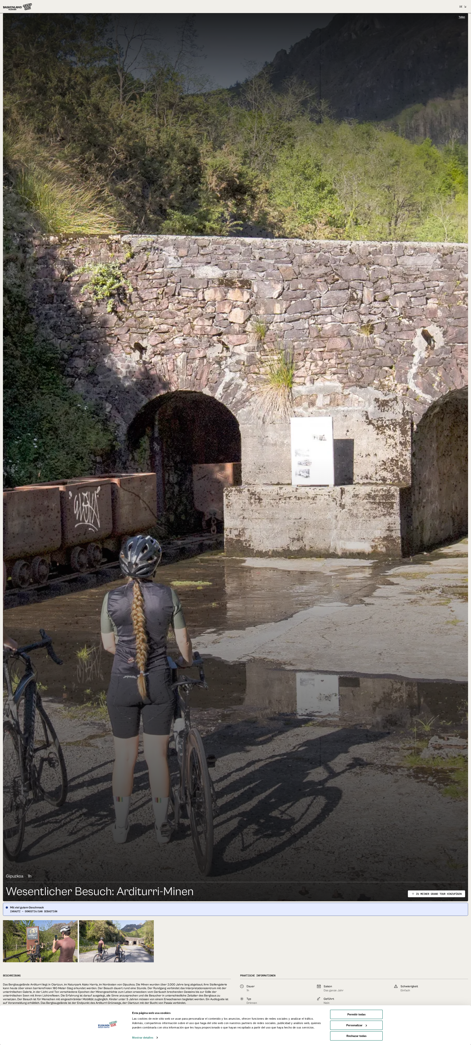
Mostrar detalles (142, 1037)
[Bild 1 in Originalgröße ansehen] (40, 946)
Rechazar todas (356, 1035)
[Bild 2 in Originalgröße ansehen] (116, 946)
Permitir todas (356, 1014)
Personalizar (354, 1025)
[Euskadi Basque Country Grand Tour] (17, 6)
